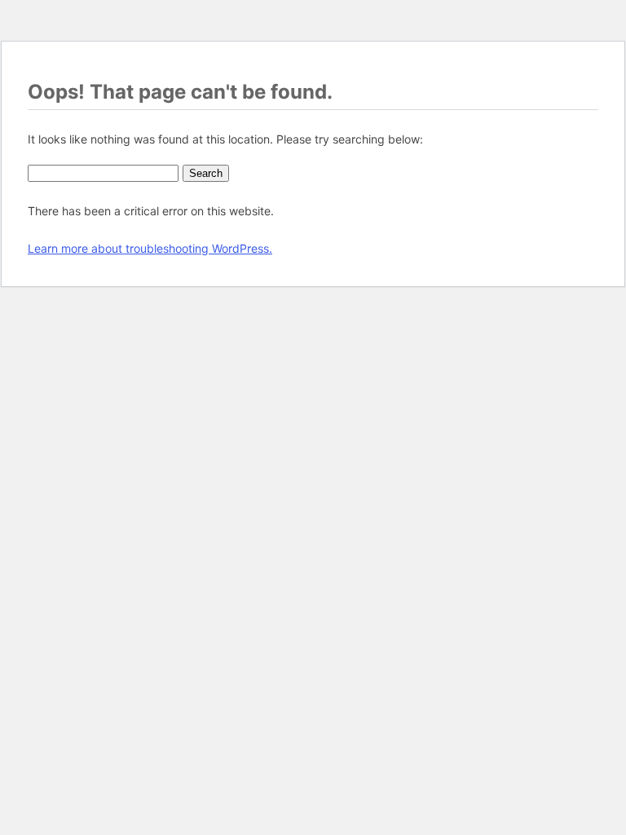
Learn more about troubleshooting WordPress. (150, 248)
